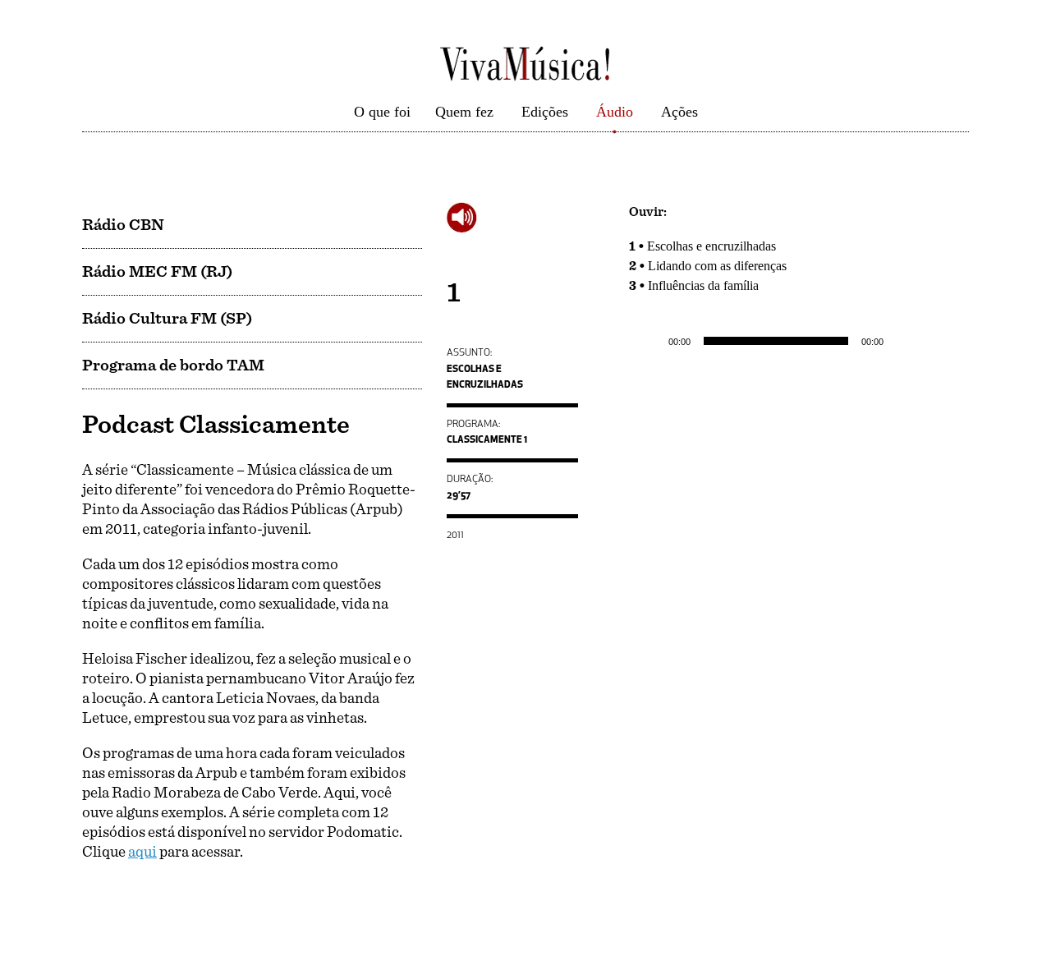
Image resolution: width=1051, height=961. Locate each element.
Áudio (614, 111)
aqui (142, 852)
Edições (544, 111)
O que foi (382, 111)
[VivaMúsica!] (525, 63)
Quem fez (464, 111)
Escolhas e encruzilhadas (711, 246)
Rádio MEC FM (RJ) (157, 272)
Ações (679, 111)
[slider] (938, 339)
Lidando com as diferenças (717, 266)
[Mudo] (901, 341)
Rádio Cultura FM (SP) (167, 318)
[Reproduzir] (650, 341)
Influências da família (703, 285)
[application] (799, 340)
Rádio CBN (123, 225)
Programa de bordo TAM (173, 365)
